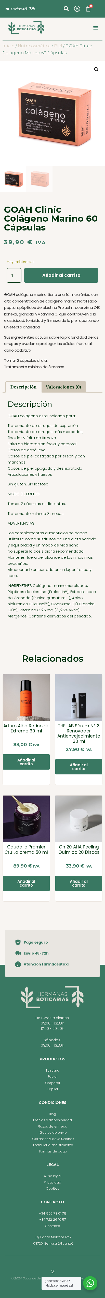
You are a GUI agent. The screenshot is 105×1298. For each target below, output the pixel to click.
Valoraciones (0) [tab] (63, 387)
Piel (58, 46)
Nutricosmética (34, 46)
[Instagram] (53, 1272)
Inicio (9, 46)
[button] (66, 8)
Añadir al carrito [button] (26, 762)
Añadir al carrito (61, 275)
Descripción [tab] (23, 387)
